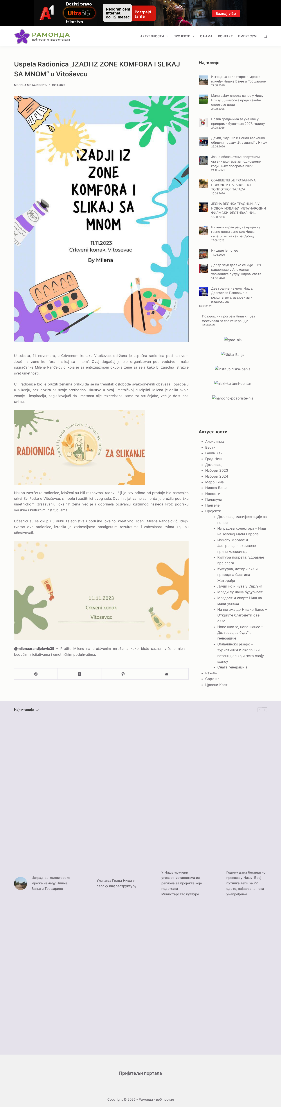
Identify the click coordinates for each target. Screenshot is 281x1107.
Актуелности (152, 36)
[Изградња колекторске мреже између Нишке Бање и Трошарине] (203, 80)
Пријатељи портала (140, 1073)
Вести (210, 447)
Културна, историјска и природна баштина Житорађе (237, 575)
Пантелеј (212, 505)
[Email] (166, 674)
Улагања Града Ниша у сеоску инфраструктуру (117, 883)
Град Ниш (213, 459)
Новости (212, 493)
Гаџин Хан (213, 453)
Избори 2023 (216, 470)
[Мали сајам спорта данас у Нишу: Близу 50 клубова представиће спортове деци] (203, 99)
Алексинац (214, 441)
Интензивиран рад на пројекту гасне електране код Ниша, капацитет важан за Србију (235, 231)
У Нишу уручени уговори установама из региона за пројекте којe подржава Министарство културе (181, 883)
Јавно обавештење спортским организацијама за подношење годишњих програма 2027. (236, 161)
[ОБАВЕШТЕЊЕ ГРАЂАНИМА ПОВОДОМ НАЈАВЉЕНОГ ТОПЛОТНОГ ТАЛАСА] (203, 183)
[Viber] (123, 674)
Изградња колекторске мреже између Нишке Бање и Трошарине (51, 883)
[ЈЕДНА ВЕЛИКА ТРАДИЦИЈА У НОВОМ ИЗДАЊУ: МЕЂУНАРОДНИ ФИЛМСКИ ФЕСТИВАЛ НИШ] (203, 207)
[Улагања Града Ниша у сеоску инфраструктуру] (85, 883)
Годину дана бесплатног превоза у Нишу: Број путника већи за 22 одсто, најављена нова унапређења (246, 883)
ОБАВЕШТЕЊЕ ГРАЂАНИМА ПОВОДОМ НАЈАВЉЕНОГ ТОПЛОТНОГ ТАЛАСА (233, 184)
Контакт (225, 36)
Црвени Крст (216, 684)
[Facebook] (36, 674)
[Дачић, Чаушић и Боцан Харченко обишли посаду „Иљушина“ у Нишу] (203, 141)
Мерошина (214, 482)
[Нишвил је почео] (203, 254)
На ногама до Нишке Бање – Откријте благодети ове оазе (242, 615)
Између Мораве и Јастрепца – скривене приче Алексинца (236, 546)
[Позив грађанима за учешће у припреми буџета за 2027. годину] (203, 122)
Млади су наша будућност (240, 592)
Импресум (247, 36)
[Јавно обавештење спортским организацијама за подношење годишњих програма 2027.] (203, 160)
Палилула (213, 499)
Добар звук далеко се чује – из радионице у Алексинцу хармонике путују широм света (236, 269)
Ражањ (211, 673)
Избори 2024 (216, 476)
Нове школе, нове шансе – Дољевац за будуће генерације (240, 633)
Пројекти (181, 36)
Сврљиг (212, 679)
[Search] (265, 36)
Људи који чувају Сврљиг (239, 586)
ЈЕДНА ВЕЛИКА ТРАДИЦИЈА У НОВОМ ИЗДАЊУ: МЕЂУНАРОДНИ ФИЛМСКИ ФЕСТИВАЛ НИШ (238, 208)
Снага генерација (232, 667)
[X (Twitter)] (79, 674)
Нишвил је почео (224, 251)
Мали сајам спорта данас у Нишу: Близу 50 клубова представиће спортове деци (237, 100)
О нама (206, 36)
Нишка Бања (216, 487)
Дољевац (213, 464)
